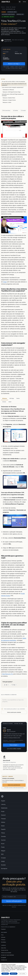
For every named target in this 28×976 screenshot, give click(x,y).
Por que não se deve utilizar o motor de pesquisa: (13, 81)
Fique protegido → (14, 745)
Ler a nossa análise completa (14, 748)
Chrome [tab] (4, 401)
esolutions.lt (12, 926)
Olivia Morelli (7, 39)
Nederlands (4, 808)
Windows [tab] (4, 398)
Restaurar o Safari (7, 102)
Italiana (3, 822)
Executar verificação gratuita (14, 901)
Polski (2, 811)
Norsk (2, 843)
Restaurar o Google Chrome (9, 100)
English (3, 801)
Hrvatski (3, 858)
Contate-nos (4, 959)
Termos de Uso (4, 950)
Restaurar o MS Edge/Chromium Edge (11, 92)
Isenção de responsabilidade (7, 955)
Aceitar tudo (5, 973)
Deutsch (3, 815)
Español (3, 829)
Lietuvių (3, 804)
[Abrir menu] (19, 1)
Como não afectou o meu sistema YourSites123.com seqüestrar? (14, 84)
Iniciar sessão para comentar (14, 712)
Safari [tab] (10, 401)
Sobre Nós (3, 947)
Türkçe (3, 833)
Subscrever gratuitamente (14, 785)
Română (3, 865)
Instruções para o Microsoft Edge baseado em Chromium (13, 95)
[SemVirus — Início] (6, 1)
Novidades (3, 942)
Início (3, 7)
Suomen (3, 840)
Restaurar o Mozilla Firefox (9, 97)
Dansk (3, 825)
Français (3, 818)
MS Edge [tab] (12, 398)
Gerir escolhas (22, 973)
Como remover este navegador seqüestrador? (12, 87)
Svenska (3, 836)
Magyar (3, 850)
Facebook (3, 929)
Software (3, 937)
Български (4, 868)
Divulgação (3, 957)
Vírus (2, 934)
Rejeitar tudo (13, 973)
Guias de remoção (11, 7)
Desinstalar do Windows (8, 89)
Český (3, 847)
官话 (2, 854)
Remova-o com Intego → (14, 63)
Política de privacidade (6, 952)
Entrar (24, 1)
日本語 (3, 861)
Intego (5, 282)
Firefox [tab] (18, 398)
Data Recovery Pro (7, 674)
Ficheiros (3, 939)
